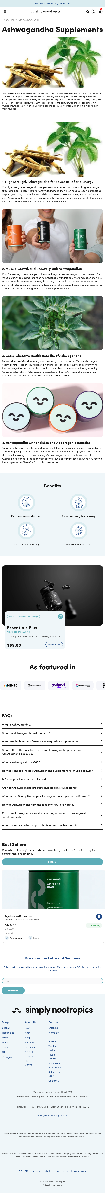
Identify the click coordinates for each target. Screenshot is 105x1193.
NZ (20, 1170)
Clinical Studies (29, 1054)
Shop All (6, 1027)
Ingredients (16, 20)
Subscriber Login (54, 1073)
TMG (5, 1047)
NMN (5, 1037)
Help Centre (28, 1062)
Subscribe (13, 990)
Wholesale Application (54, 1065)
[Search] (87, 11)
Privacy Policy (78, 1170)
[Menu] (4, 11)
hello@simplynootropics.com (52, 1115)
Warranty (53, 1032)
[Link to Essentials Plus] (60, 616)
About (28, 1032)
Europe (36, 1170)
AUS (27, 1170)
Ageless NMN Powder (18, 916)
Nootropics (8, 1032)
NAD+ (5, 1042)
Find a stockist (52, 1056)
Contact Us (54, 1080)
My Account (52, 1039)
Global (46, 1170)
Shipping (53, 1027)
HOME (5, 20)
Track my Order (53, 1048)
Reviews (29, 1042)
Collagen (7, 1057)
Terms (65, 1170)
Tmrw (56, 1170)
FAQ (27, 1027)
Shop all (52, 861)
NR (3, 1052)
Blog (27, 1037)
